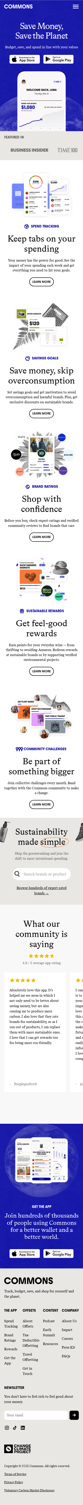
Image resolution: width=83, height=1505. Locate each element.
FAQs (66, 1356)
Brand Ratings (10, 1337)
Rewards (10, 1349)
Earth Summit (49, 1332)
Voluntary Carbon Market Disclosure (29, 1490)
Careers (67, 1338)
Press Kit (68, 1347)
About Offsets (28, 1323)
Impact (67, 1330)
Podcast (49, 1321)
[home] (37, 6)
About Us (69, 1321)
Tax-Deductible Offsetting (31, 1340)
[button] (76, 6)
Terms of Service (15, 1474)
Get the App (9, 1360)
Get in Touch (27, 1371)
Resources (50, 1344)
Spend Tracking (11, 1323)
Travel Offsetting (30, 1357)
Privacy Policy (13, 1482)
